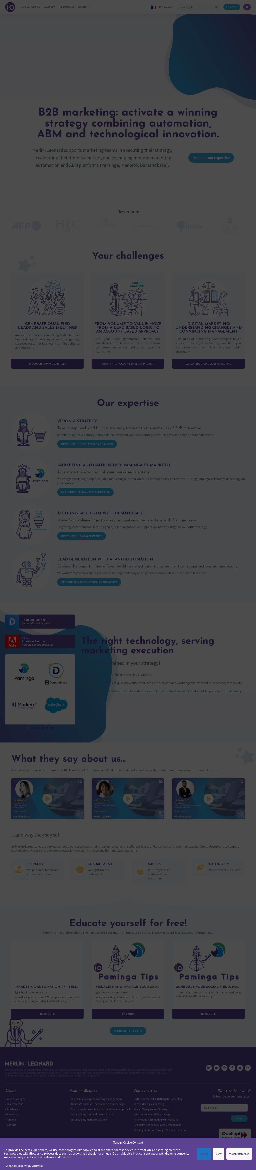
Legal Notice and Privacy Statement (24, 1165)
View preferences (239, 1154)
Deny (219, 1154)
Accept (204, 1154)
